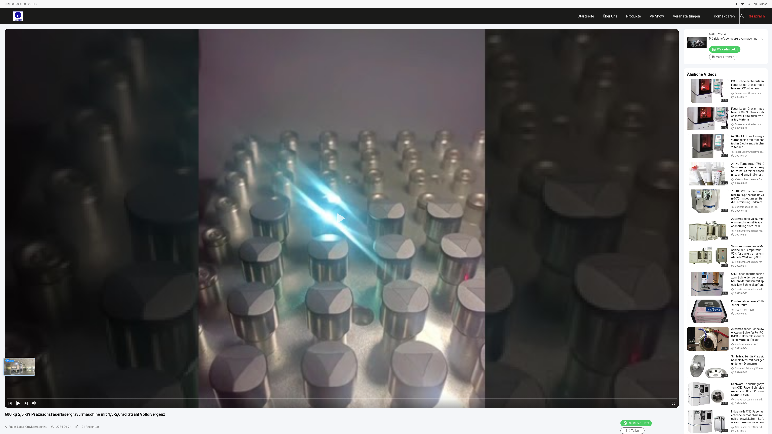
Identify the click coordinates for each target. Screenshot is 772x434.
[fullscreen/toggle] (673, 403)
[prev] (10, 403)
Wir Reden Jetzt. (639, 423)
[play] (342, 218)
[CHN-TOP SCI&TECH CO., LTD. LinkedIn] (748, 4)
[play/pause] (18, 403)
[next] (26, 403)
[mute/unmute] (34, 403)
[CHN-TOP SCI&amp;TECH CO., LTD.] (18, 16)
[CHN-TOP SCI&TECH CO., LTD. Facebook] (736, 4)
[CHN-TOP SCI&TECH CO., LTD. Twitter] (742, 4)
